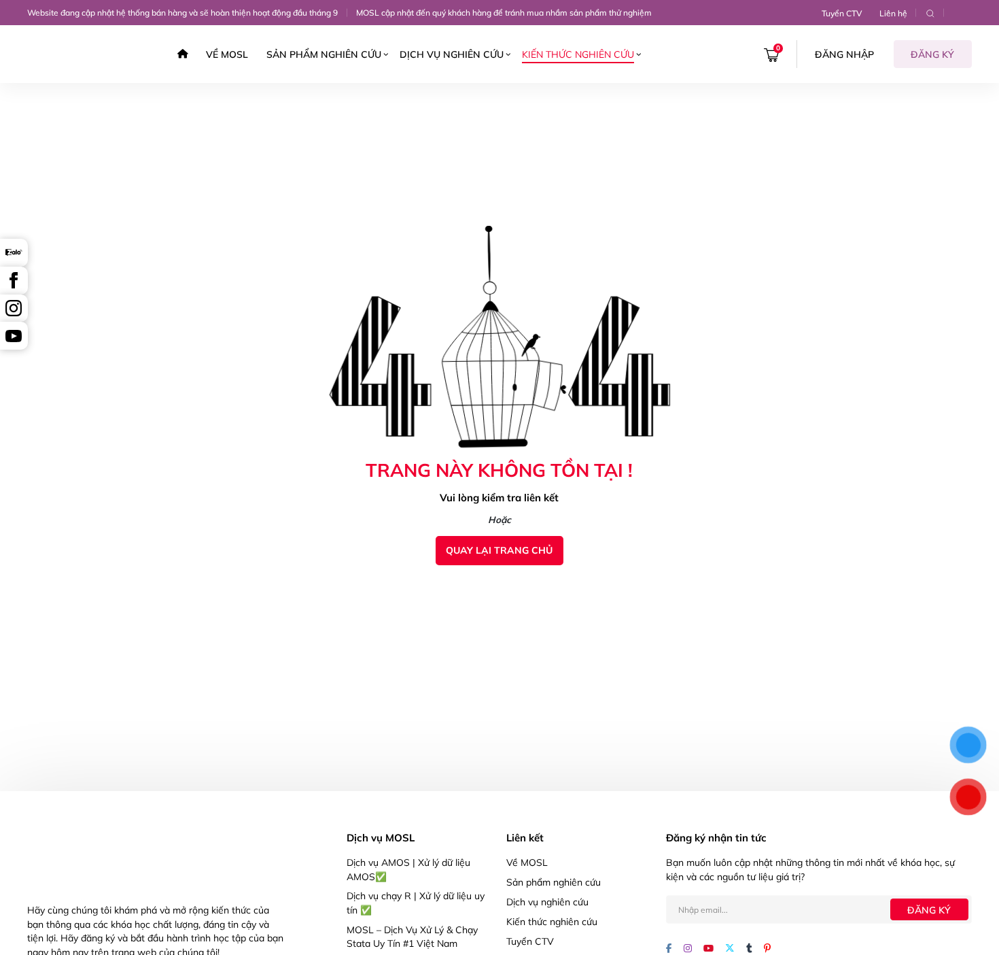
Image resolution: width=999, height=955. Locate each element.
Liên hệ (893, 13)
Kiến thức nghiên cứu (578, 54)
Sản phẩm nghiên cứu (323, 54)
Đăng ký (932, 54)
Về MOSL (227, 54)
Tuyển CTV (842, 13)
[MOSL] (67, 54)
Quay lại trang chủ (499, 550)
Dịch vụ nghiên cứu (452, 54)
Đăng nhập (844, 54)
